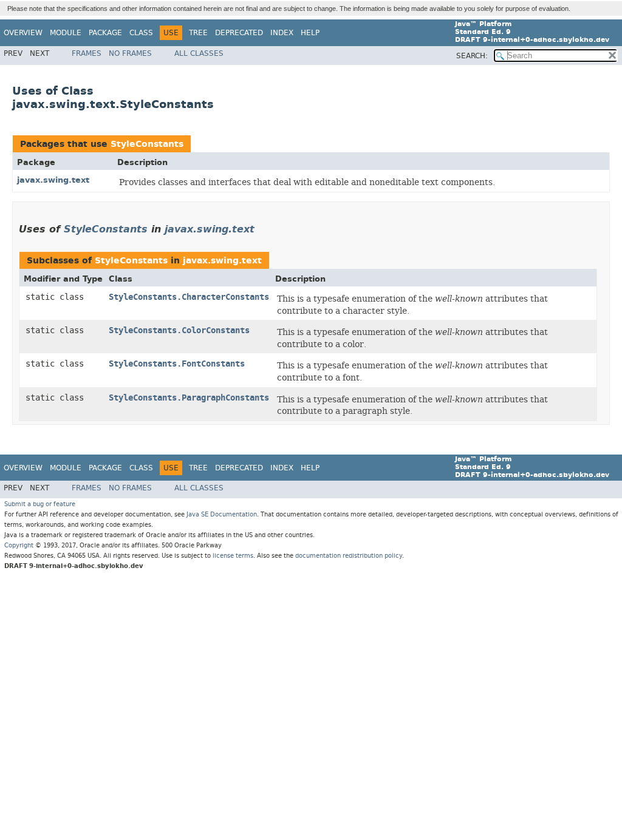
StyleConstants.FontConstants (177, 364)
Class (141, 33)
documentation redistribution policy (348, 555)
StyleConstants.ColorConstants (179, 330)
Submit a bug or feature (39, 504)
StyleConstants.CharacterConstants (189, 297)
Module (65, 33)
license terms (233, 555)
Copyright (18, 545)
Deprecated (239, 33)
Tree (198, 33)
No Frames (130, 53)
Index (281, 33)
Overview (23, 33)
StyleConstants (147, 144)
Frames (86, 53)
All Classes (199, 53)
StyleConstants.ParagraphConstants (189, 398)
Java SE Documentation (221, 514)
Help (310, 33)
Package (105, 33)
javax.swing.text (53, 179)
